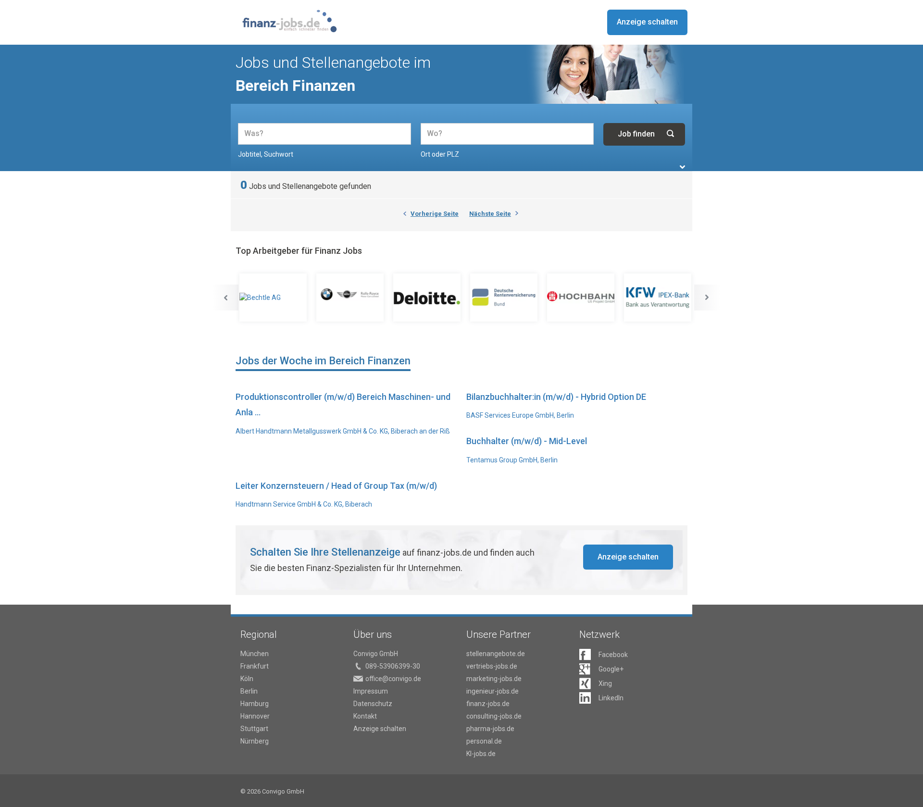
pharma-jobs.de (490, 729)
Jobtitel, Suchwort (265, 154)
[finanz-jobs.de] (290, 21)
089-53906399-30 (392, 666)
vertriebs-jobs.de (491, 666)
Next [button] (707, 297)
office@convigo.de (393, 679)
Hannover (255, 716)
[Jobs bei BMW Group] (350, 297)
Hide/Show (682, 167)
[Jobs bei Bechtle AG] (274, 297)
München (254, 654)
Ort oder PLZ (440, 154)
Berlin (249, 691)
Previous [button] (225, 297)
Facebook (613, 654)
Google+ (611, 669)
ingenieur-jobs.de (492, 691)
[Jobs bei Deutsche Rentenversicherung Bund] (504, 297)
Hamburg (254, 704)
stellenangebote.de (495, 654)
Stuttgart (254, 729)
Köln (246, 679)
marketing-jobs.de (494, 679)
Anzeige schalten (647, 21)
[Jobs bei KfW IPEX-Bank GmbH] (658, 297)
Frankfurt (254, 666)
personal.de (484, 741)
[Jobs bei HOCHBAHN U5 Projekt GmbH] (581, 297)
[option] (274, 297)
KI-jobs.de (481, 753)
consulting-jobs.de (494, 716)
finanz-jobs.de (488, 704)
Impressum (370, 691)
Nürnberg (254, 741)
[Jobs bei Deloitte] (427, 297)
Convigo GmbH (375, 654)
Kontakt (365, 716)
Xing (605, 683)
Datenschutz (372, 704)
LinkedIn (611, 698)
